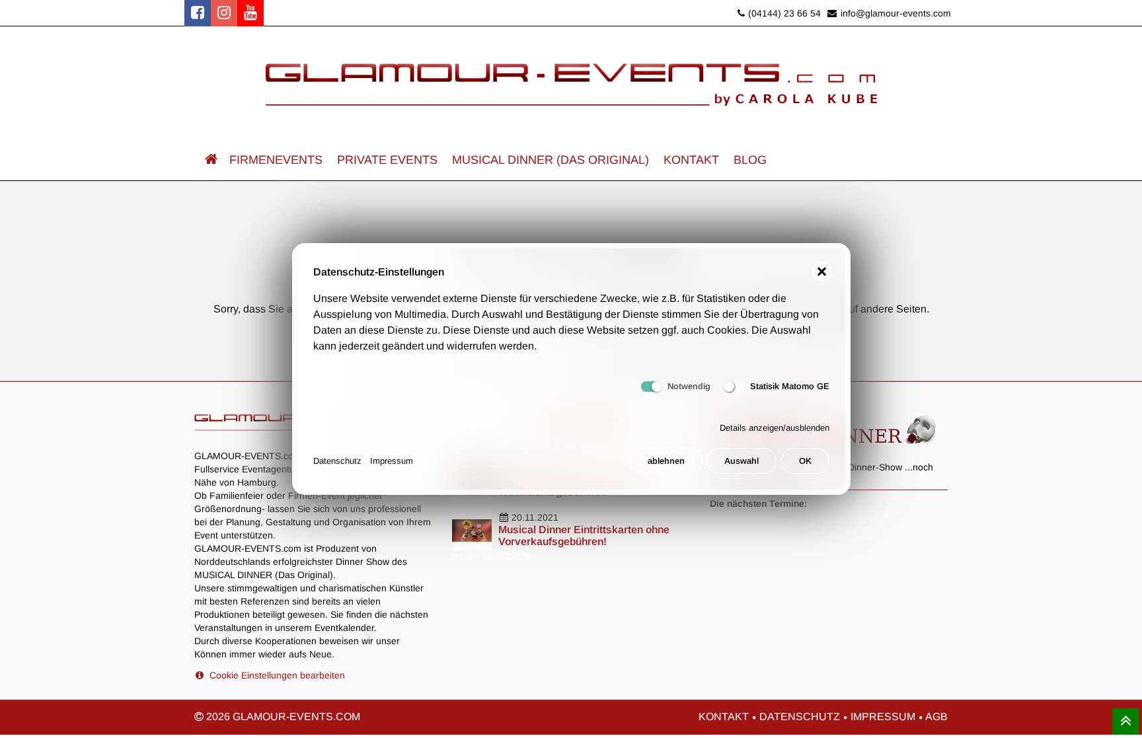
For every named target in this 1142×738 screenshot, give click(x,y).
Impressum (391, 461)
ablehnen (666, 461)
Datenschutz (337, 461)
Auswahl (741, 461)
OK (805, 461)
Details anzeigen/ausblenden (774, 428)
